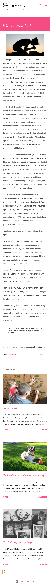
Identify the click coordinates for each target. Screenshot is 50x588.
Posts (5, 571)
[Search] (40, 4)
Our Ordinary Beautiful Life (17, 542)
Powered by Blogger (26, 581)
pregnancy (14, 354)
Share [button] (41, 354)
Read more (42, 430)
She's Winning (14, 4)
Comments (7, 573)
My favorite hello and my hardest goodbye (24, 475)
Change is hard (10, 407)
